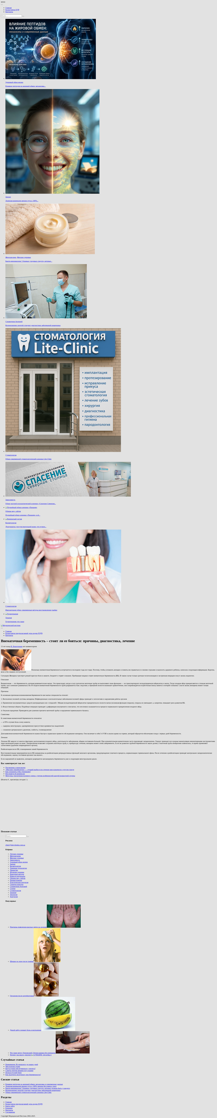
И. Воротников (16, 646)
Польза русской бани (13, 1073)
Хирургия (14, 897)
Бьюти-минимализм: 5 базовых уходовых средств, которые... (28, 261)
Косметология (10, 523)
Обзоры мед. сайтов (13, 511)
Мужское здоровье (17, 872)
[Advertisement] (33, 805)
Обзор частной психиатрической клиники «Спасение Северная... (30, 504)
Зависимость (10, 500)
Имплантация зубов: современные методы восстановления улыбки (31, 610)
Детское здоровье (16, 854)
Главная (8, 8)
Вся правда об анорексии (15, 774)
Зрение (8, 197)
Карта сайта (10, 1106)
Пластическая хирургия (19, 882)
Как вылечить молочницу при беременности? (23, 1075)
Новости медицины (17, 876)
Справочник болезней (13, 322)
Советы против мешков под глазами (19, 1071)
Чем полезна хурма (12, 1066)
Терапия (8, 618)
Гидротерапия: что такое (14, 622)
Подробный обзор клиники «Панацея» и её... (22, 515)
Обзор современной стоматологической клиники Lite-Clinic (28, 459)
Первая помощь (16, 880)
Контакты (9, 12)
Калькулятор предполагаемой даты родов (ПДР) (24, 633)
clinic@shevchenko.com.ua (15, 845)
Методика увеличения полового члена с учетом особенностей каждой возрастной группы (40, 776)
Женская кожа (10, 257)
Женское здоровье (24, 257)
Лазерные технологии (18, 868)
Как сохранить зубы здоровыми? (18, 772)
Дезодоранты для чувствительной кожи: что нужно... (25, 527)
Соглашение (10, 1112)
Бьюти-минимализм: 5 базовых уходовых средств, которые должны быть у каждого (37, 1088)
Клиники (9, 1108)
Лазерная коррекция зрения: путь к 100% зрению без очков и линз (30, 1086)
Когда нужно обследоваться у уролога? (20, 1069)
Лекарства (14, 870)
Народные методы (17, 874)
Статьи (12, 888)
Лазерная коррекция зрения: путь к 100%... (21, 201)
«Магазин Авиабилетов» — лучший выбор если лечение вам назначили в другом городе (39, 770)
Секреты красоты (16, 884)
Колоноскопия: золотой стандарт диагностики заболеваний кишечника (32, 325)
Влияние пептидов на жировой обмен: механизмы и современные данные (34, 1084)
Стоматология (10, 455)
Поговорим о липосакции (15, 768)
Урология (13, 895)
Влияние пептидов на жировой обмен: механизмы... (25, 86)
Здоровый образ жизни (14, 82)
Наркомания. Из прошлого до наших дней (21, 1064)
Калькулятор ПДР (12, 10)
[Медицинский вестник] (10, 625)
